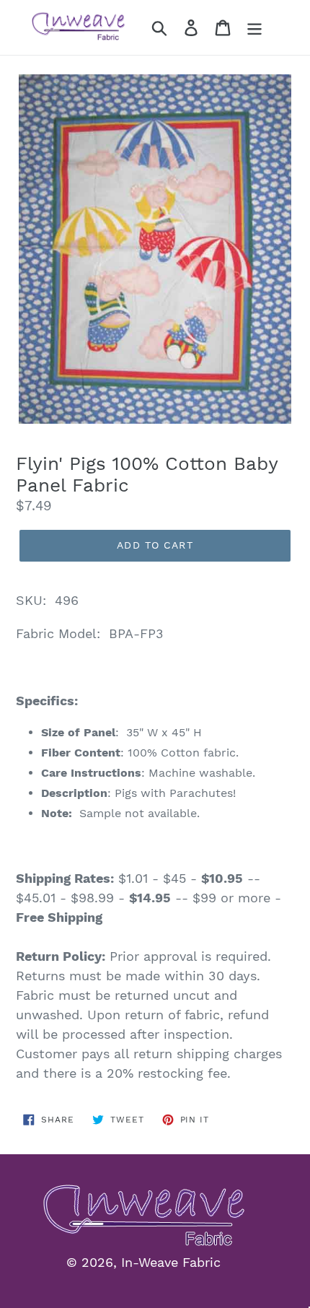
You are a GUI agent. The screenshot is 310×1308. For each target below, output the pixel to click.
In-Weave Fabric (171, 1262)
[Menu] (254, 28)
